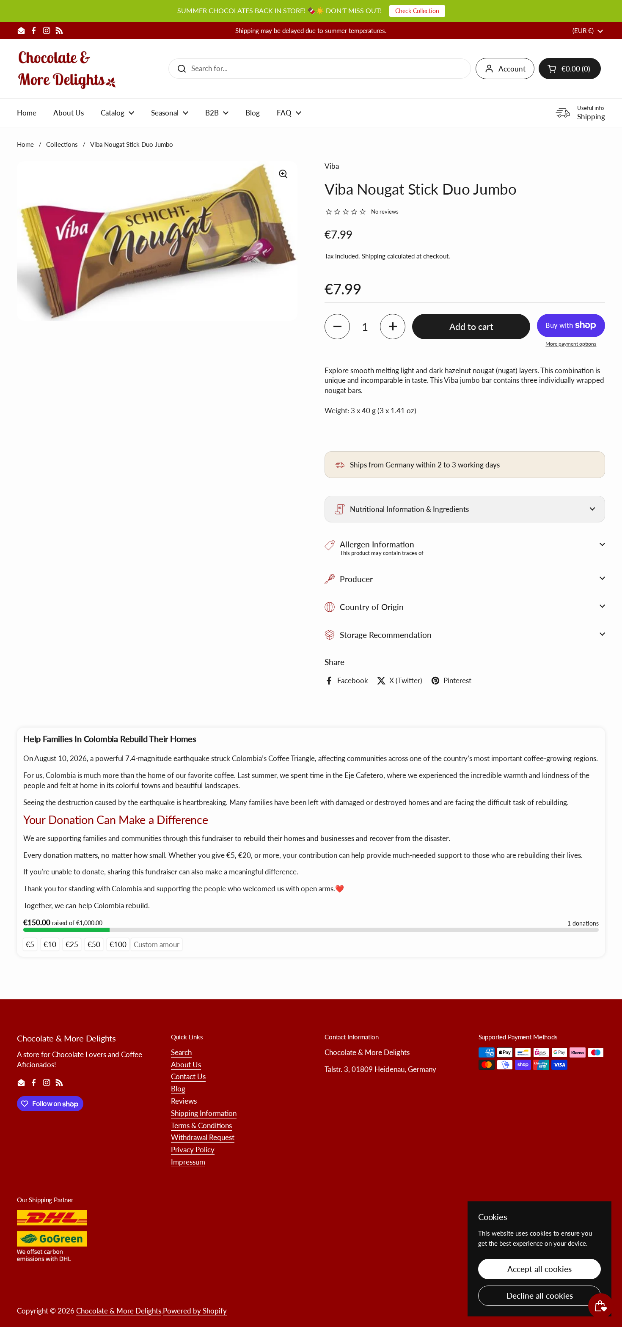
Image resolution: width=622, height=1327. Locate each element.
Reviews (184, 1100)
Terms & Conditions (201, 1125)
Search (181, 1052)
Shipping (373, 256)
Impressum (188, 1161)
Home (25, 144)
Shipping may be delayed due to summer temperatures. (311, 30)
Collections (62, 144)
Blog (178, 1088)
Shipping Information (204, 1113)
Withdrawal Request (202, 1137)
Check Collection (417, 10)
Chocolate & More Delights (118, 1310)
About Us (186, 1064)
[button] (570, 68)
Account (512, 68)
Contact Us (188, 1076)
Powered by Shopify (195, 1310)
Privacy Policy (193, 1149)
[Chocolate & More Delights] (67, 68)
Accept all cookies (539, 1269)
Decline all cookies (539, 1295)
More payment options (570, 344)
